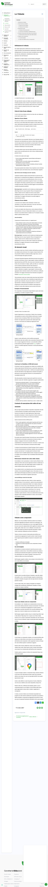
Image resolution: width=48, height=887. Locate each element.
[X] (38, 703)
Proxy (35, 343)
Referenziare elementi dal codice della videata (27, 34)
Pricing (42, 883)
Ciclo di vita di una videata (23, 23)
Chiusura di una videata (23, 26)
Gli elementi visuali (21, 28)
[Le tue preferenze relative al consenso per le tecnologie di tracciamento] (2, 885)
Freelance (16, 874)
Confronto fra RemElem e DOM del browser (27, 31)
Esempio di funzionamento (24, 30)
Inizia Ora (42, 886)
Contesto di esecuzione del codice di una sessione (27, 33)
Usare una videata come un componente (26, 39)
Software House (18, 876)
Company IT (17, 879)
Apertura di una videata (23, 25)
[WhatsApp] (43, 703)
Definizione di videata (22, 22)
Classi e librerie (32, 716)
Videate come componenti (23, 36)
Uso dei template (22, 37)
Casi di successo (18, 881)
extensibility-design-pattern (24, 274)
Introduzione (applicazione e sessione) (22, 716)
